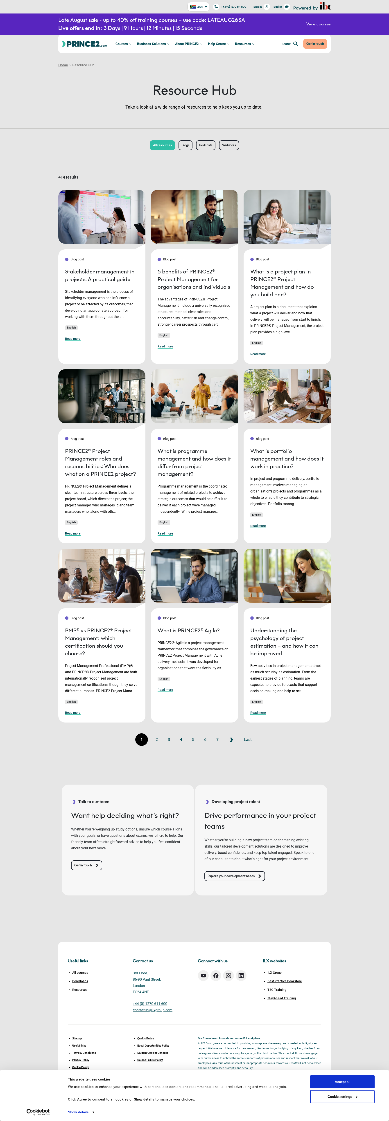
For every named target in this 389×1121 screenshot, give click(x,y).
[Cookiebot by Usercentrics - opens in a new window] (38, 1112)
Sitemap (77, 1038)
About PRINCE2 (187, 44)
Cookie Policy (80, 1067)
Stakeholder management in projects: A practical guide (100, 275)
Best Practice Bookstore (284, 981)
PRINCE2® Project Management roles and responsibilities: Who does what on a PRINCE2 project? (100, 462)
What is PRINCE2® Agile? (189, 630)
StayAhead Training (281, 998)
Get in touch (315, 44)
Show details (78, 1112)
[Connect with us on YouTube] (203, 975)
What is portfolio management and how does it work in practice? (286, 459)
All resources (162, 145)
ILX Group (274, 972)
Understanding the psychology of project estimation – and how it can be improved (284, 642)
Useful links (79, 1045)
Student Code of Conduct (152, 1052)
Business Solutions (151, 44)
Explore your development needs (231, 876)
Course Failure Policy (150, 1060)
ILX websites (274, 960)
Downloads (80, 981)
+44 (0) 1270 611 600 (233, 6)
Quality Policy (145, 1038)
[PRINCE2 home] (84, 44)
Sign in (257, 6)
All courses (80, 972)
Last (248, 739)
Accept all (342, 1082)
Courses (121, 44)
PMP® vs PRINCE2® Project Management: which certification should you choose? (98, 642)
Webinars (229, 145)
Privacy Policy (80, 1060)
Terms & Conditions (84, 1052)
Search (287, 44)
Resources (243, 44)
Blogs (185, 145)
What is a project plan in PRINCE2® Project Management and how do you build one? (282, 283)
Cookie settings (340, 1096)
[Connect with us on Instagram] (228, 975)
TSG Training (276, 989)
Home (63, 65)
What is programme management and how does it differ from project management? (194, 462)
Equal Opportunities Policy (153, 1045)
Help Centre (217, 44)
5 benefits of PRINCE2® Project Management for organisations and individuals (194, 279)
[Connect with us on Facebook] (215, 975)
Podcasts (205, 145)
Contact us (143, 960)
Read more (73, 338)
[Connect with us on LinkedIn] (241, 975)
